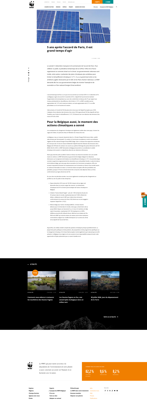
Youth (64, 2)
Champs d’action (34, 393)
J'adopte (97, 2)
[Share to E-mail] (28, 75)
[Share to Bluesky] (28, 73)
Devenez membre (75, 393)
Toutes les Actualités (110, 317)
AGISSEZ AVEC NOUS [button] (80, 7)
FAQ (91, 393)
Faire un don (53, 396)
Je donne (108, 2)
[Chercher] (116, 7)
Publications (93, 398)
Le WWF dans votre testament (79, 391)
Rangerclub (71, 2)
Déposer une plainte (76, 396)
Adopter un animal (55, 398)
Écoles (58, 2)
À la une (96, 7)
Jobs (91, 388)
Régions (31, 391)
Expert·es (46, 2)
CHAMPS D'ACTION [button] (49, 7)
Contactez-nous (94, 391)
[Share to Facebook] (28, 68)
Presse (53, 2)
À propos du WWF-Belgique (58, 391)
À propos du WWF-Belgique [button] (106, 7)
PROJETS (71, 7)
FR (116, 2)
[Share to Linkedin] (28, 70)
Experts (52, 388)
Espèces (31, 388)
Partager (28, 79)
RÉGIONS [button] (58, 7)
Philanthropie (74, 388)
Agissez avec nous (34, 396)
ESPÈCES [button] (65, 7)
